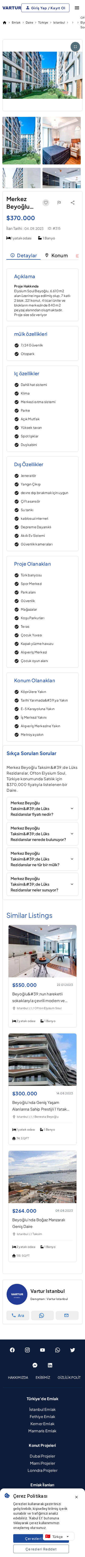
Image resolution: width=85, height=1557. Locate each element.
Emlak (16, 22)
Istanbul (59, 22)
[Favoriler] (45, 202)
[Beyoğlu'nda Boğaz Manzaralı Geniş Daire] (42, 1201)
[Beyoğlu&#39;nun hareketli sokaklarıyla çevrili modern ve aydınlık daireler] (42, 975)
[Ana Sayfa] (4, 22)
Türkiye (43, 22)
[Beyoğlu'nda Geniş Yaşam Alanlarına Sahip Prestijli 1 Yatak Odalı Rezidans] (42, 1084)
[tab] (23, 255)
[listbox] (42, 1377)
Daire (29, 22)
